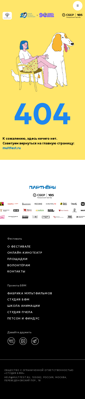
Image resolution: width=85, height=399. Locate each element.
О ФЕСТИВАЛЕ (19, 246)
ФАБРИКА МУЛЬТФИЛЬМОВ (29, 293)
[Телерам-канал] (35, 341)
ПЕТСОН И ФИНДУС (23, 318)
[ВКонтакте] (11, 341)
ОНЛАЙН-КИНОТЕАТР (24, 252)
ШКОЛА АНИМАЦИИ (23, 306)
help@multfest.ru (17, 377)
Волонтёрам (18, 265)
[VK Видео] (23, 341)
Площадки (17, 259)
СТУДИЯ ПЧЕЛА (20, 312)
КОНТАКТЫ (16, 271)
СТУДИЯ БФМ (18, 299)
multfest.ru (12, 148)
